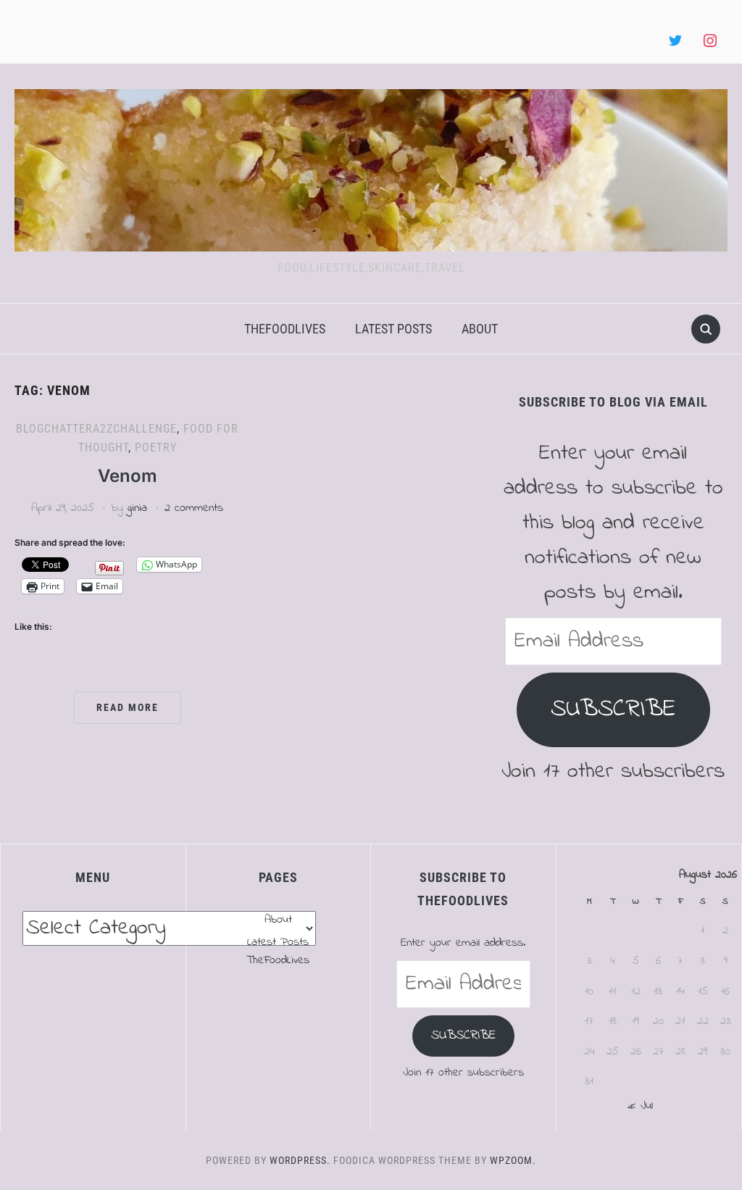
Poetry (156, 447)
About (480, 328)
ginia (137, 508)
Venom (127, 475)
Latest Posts (393, 328)
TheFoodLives (284, 328)
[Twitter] (675, 41)
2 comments (193, 508)
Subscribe (613, 709)
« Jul (640, 1106)
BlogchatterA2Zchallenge (96, 429)
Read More (127, 707)
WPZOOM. (513, 1160)
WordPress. (300, 1160)
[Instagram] (710, 41)
